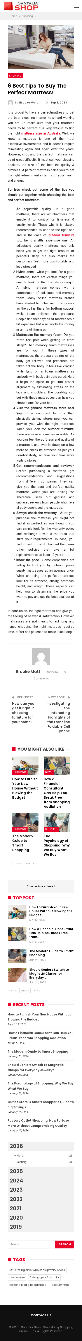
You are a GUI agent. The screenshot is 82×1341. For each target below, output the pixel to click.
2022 (16, 1199)
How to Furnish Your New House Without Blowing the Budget (51, 911)
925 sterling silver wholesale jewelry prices (37, 1270)
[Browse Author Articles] (41, 656)
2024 (16, 1180)
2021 (15, 1208)
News (48, 772)
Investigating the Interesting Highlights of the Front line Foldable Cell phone (58, 717)
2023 (16, 1190)
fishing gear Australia (44, 1277)
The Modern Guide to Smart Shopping (51, 953)
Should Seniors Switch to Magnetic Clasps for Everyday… (49, 973)
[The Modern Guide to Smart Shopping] (25, 822)
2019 (16, 1227)
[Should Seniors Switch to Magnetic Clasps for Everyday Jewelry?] (17, 975)
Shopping (15, 76)
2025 (16, 1171)
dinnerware (16, 1277)
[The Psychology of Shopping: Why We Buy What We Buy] (57, 822)
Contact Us (41, 1315)
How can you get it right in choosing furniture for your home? (23, 712)
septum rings (61, 1285)
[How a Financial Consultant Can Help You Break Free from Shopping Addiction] (57, 766)
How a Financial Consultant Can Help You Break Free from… (51, 933)
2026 (16, 1146)
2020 (16, 1218)
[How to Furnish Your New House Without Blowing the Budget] (25, 766)
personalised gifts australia (27, 1285)
